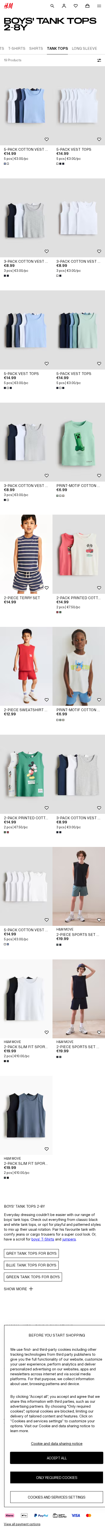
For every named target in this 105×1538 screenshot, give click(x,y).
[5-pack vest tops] (78, 105)
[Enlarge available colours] (7, 164)
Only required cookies (56, 1478)
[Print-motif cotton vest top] (78, 442)
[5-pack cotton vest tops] (26, 105)
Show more (15, 1289)
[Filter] (98, 60)
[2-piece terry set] (26, 554)
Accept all (57, 1458)
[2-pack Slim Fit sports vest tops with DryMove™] (26, 999)
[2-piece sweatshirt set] (26, 666)
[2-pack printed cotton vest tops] (78, 554)
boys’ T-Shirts (43, 1239)
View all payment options (22, 1524)
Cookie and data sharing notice (57, 1443)
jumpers (69, 1239)
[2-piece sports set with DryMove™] (78, 886)
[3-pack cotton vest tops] (26, 218)
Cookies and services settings (56, 1497)
